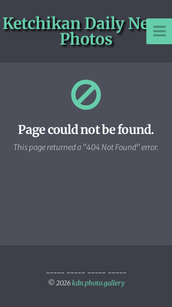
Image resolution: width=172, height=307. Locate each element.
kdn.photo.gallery (98, 283)
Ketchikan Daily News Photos (86, 31)
